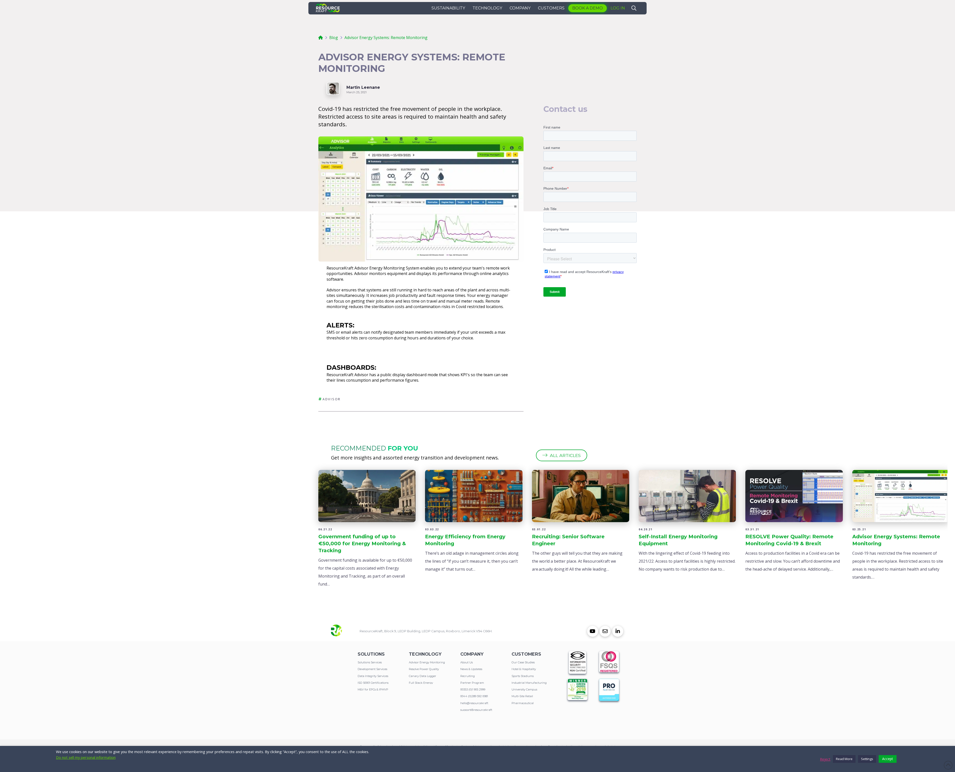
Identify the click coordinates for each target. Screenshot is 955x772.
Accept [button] (887, 758)
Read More (844, 759)
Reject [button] (825, 759)
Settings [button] (867, 759)
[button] (448, 8)
